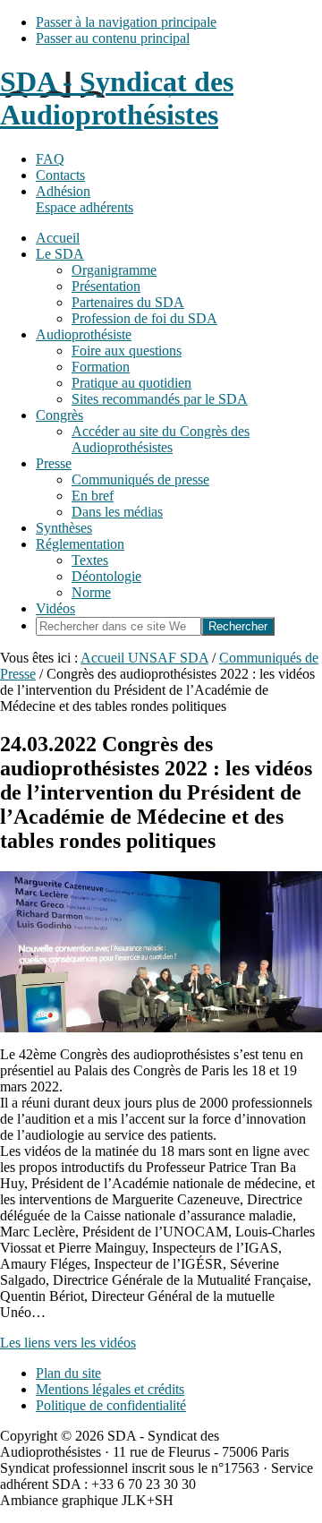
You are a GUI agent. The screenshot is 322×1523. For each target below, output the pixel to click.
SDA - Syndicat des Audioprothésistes (116, 98)
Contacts (60, 175)
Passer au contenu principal (113, 38)
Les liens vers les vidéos (68, 1342)
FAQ (50, 159)
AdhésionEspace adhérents (84, 199)
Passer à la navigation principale (126, 22)
